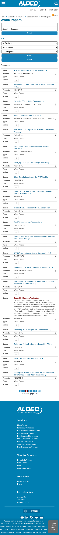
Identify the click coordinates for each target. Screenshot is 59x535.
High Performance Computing (28, 447)
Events (19, 484)
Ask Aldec (21, 500)
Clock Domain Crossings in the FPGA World (31, 177)
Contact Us (21, 497)
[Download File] (16, 80)
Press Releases (23, 481)
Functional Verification (25, 428)
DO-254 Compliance (25, 441)
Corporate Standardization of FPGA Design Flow (32, 208)
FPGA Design (22, 425)
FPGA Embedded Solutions (27, 439)
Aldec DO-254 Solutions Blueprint (27, 115)
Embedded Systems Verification (27, 298)
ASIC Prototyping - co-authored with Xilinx (30, 70)
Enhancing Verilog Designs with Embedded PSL (32, 344)
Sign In (43, 10)
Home (3, 17)
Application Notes (23, 468)
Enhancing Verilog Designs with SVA (28, 358)
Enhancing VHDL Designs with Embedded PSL (32, 330)
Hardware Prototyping (25, 433)
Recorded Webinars (24, 460)
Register (53, 10)
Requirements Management (27, 436)
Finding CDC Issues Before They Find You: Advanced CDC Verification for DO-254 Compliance (34, 374)
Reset (29, 60)
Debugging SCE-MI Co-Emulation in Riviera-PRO (33, 267)
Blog (19, 465)
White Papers (22, 463)
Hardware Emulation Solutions (28, 431)
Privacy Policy (41, 532)
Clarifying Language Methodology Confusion (31, 163)
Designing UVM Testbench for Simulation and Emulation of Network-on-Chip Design (35, 283)
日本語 (33, 10)
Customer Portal (23, 503)
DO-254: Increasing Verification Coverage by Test (33, 253)
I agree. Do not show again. (53, 527)
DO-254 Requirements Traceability (27, 222)
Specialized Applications (26, 444)
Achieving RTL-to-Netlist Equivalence (28, 101)
